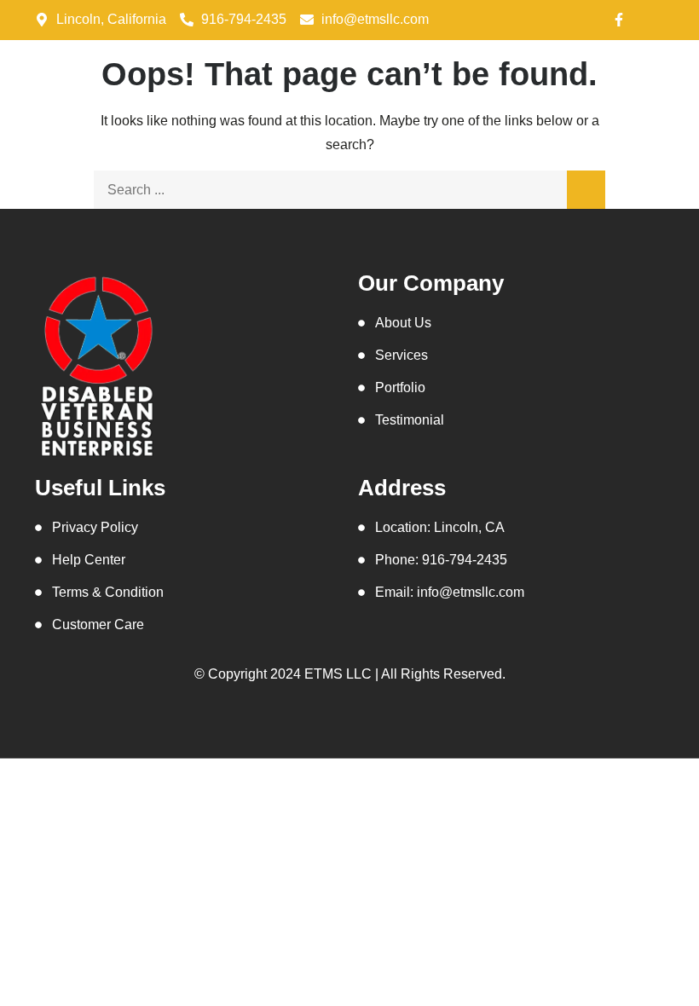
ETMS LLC (338, 674)
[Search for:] (349, 189)
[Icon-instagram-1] (650, 19)
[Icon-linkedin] (587, 19)
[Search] (586, 190)
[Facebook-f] (619, 19)
